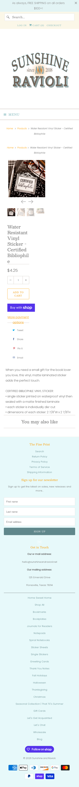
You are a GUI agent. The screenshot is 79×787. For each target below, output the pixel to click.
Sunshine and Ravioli (43, 758)
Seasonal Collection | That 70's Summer (39, 704)
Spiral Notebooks (39, 640)
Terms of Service (39, 467)
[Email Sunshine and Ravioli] (39, 542)
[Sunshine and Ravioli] (39, 70)
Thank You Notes (39, 668)
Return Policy (39, 456)
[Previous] (23, 201)
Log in (22, 25)
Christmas (39, 697)
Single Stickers (39, 654)
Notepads (40, 633)
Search (39, 451)
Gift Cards (39, 711)
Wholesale (39, 732)
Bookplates (39, 619)
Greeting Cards (39, 661)
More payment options (18, 320)
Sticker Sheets (39, 647)
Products (22, 128)
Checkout (54, 25)
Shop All (39, 605)
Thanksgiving (39, 689)
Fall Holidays (39, 675)
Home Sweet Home (39, 598)
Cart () (38, 25)
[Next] (30, 201)
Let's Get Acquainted (39, 718)
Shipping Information (39, 472)
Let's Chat (39, 725)
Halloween (39, 682)
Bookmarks (39, 612)
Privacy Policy (40, 461)
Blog (39, 739)
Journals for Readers (39, 626)
